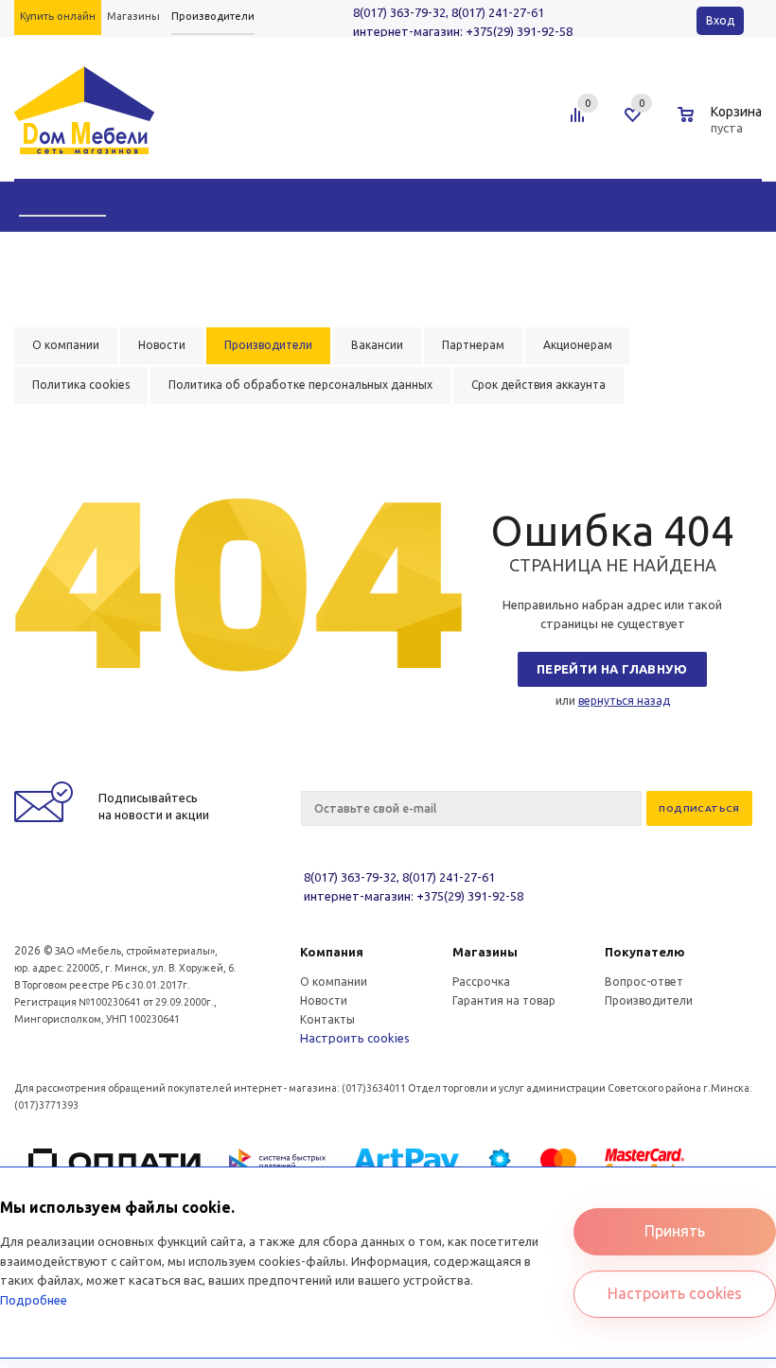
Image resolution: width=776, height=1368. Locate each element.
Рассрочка (481, 981)
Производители (649, 1000)
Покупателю (645, 951)
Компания (331, 951)
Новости (323, 1000)
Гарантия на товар (504, 1000)
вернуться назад (624, 700)
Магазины (485, 951)
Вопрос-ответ (644, 981)
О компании (333, 981)
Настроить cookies (355, 1037)
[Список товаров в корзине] (722, 125)
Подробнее (33, 1300)
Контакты (327, 1019)
